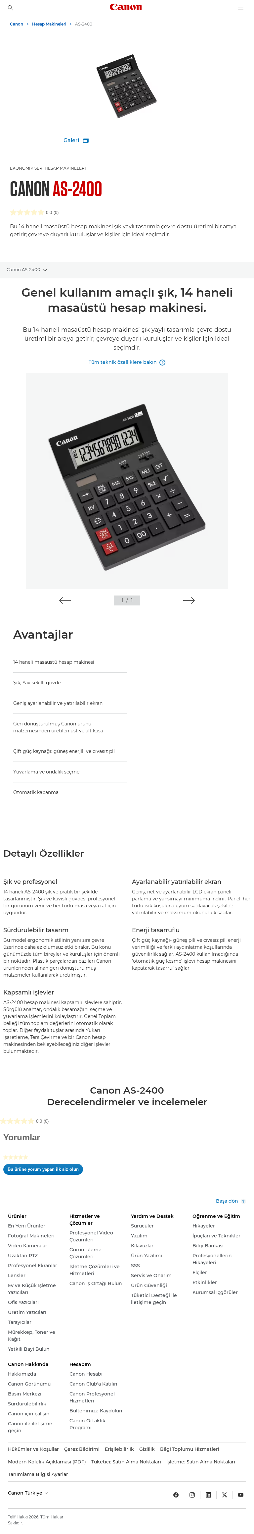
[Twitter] (224, 1495)
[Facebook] (176, 1495)
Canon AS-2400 (23, 269)
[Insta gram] (192, 1495)
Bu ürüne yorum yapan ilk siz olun (45, 1171)
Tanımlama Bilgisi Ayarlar (38, 1474)
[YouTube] (240, 1495)
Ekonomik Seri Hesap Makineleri (48, 168)
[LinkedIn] (208, 1495)
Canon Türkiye (26, 1493)
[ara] (10, 8)
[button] (65, 600)
